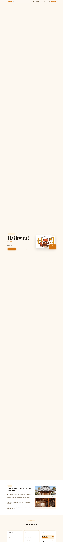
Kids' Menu (38, 1)
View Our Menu (12, 248)
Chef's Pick (43, 1)
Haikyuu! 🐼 (10, 1)
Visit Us (53, 1)
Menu (34, 1)
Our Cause (48, 1)
